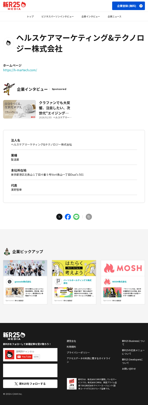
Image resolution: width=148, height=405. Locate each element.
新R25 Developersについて (132, 361)
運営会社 (71, 340)
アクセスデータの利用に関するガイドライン (88, 360)
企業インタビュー (91, 16)
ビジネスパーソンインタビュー (57, 16)
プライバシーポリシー (78, 352)
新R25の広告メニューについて (133, 351)
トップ (30, 16)
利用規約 (71, 346)
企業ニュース (114, 16)
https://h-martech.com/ (20, 70)
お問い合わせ (129, 368)
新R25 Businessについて (133, 342)
